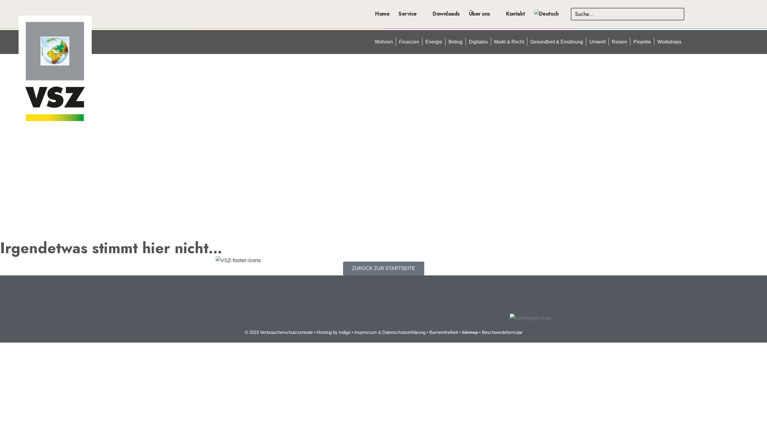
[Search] (678, 14)
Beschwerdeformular (502, 332)
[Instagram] (239, 312)
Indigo (345, 332)
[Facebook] (223, 312)
